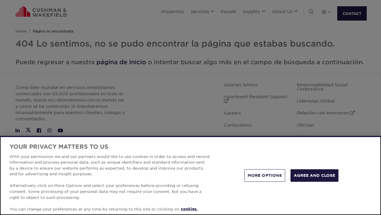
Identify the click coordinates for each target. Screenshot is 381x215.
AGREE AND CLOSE (314, 175)
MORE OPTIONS (265, 175)
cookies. (189, 208)
